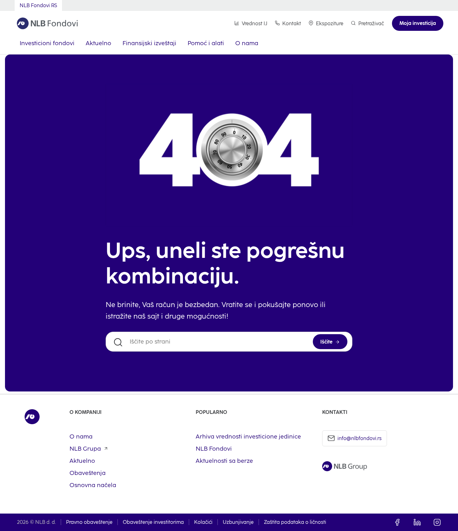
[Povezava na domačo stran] (47, 23)
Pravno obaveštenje (89, 522)
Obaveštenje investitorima (153, 522)
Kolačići (203, 522)
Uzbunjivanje (238, 522)
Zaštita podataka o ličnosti (295, 522)
